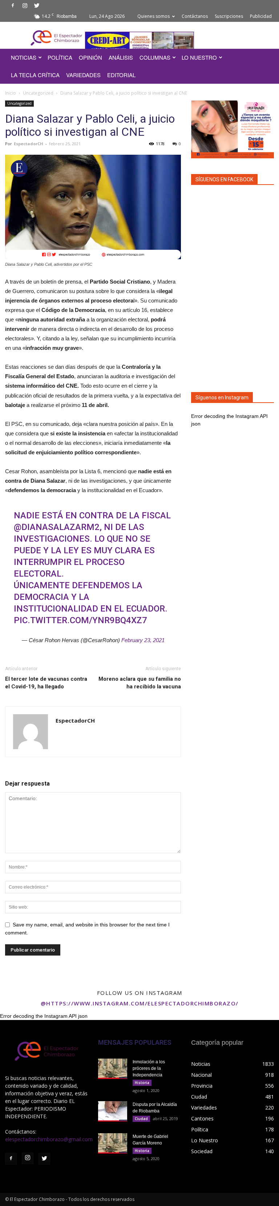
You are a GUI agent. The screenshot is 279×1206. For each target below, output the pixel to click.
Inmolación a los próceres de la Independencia (149, 1068)
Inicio (10, 93)
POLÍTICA (60, 57)
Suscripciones (229, 16)
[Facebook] (12, 5)
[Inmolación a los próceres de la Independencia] (112, 1069)
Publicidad (261, 16)
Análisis (121, 57)
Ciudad (141, 1118)
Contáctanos (195, 16)
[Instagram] (24, 5)
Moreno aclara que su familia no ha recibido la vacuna (139, 683)
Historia (142, 1082)
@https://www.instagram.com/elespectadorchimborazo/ (140, 1003)
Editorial (121, 75)
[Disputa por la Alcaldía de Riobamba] (112, 1111)
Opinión (90, 57)
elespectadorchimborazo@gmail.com (49, 1139)
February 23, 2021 (143, 640)
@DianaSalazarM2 (57, 527)
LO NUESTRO (199, 57)
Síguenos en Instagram (221, 397)
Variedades (83, 75)
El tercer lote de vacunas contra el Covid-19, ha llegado (46, 683)
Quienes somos (153, 16)
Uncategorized (38, 93)
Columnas (155, 57)
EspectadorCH (28, 143)
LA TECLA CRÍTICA (35, 75)
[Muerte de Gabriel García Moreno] (112, 1143)
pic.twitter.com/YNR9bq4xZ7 (80, 620)
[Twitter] (36, 5)
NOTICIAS (23, 57)
